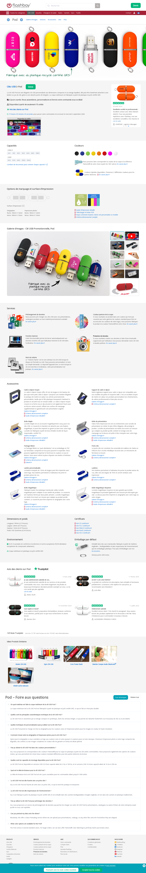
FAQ (65, 20)
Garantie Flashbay (65, 849)
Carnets (66, 13)
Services (43, 20)
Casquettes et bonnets (13, 854)
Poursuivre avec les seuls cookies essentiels (61, 870)
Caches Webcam (11, 849)
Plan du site (63, 854)
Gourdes (39, 13)
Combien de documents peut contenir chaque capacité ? (26, 164)
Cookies (90, 845)
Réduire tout (135, 697)
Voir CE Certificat (82, 523)
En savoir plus (121, 164)
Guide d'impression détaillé (85, 210)
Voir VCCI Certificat (82, 533)
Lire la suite (117, 121)
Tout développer (120, 697)
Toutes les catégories (17, 13)
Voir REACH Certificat (83, 528)
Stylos (60, 13)
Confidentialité (92, 847)
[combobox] (70, 5)
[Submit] (48, 5)
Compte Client (64, 845)
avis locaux (37, 633)
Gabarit (28, 462)
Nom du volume (38, 854)
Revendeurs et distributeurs (68, 852)
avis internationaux (59, 633)
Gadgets (9, 859)
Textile (78, 13)
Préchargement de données (41, 842)
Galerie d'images (32, 20)
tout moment (110, 865)
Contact (128, 13)
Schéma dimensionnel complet (86, 217)
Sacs (72, 13)
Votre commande (65, 842)
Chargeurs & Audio (49, 13)
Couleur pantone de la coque (42, 845)
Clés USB (31, 13)
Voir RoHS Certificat (83, 530)
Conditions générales (94, 842)
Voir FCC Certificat (82, 526)
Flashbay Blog (120, 842)
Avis (59, 20)
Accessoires (52, 20)
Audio (8, 856)
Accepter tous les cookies (91, 870)
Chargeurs (9, 847)
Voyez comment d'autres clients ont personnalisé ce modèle (97, 215)
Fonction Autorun (38, 849)
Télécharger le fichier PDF (85, 212)
